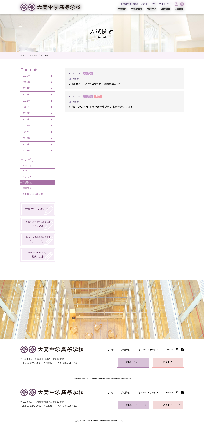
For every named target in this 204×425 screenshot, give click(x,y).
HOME (23, 55)
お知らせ (33, 55)
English (169, 349)
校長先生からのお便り (38, 209)
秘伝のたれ (37, 254)
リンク (110, 349)
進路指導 (165, 9)
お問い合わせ (133, 362)
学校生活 (151, 9)
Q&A (154, 3)
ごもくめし (38, 224)
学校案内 (122, 9)
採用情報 (125, 349)
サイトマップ (165, 3)
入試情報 (179, 9)
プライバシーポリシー (147, 349)
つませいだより (38, 239)
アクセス (145, 3)
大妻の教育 (136, 9)
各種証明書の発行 (129, 3)
